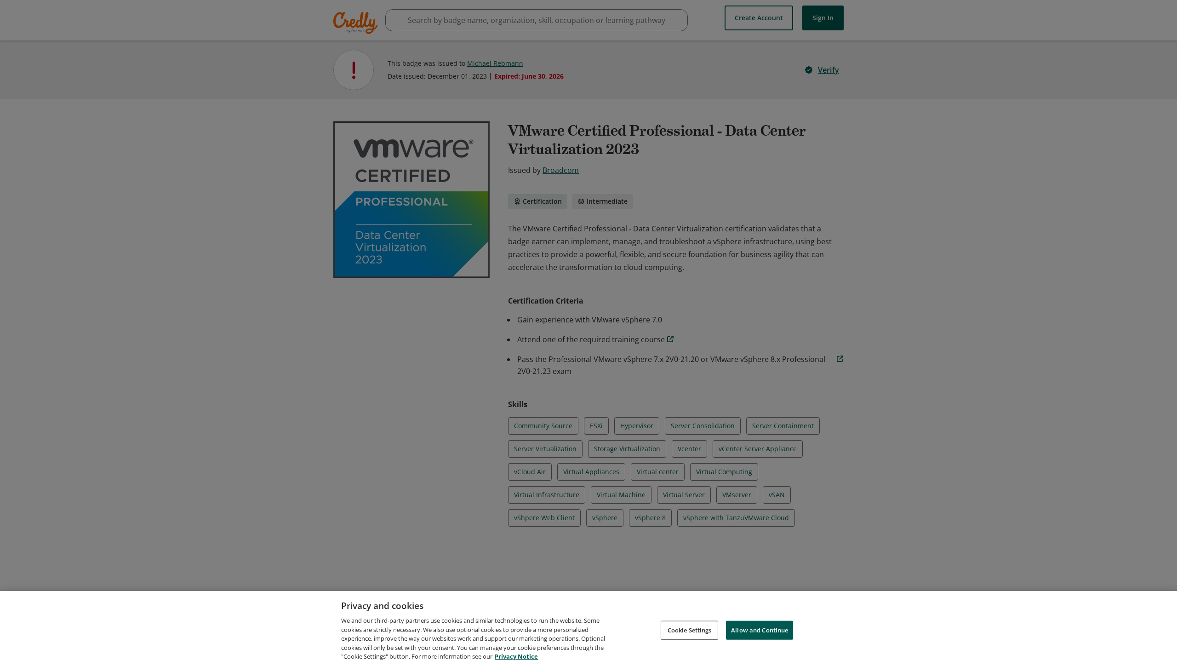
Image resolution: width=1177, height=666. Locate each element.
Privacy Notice (516, 656)
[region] (588, 628)
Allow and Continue (759, 630)
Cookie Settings (690, 630)
